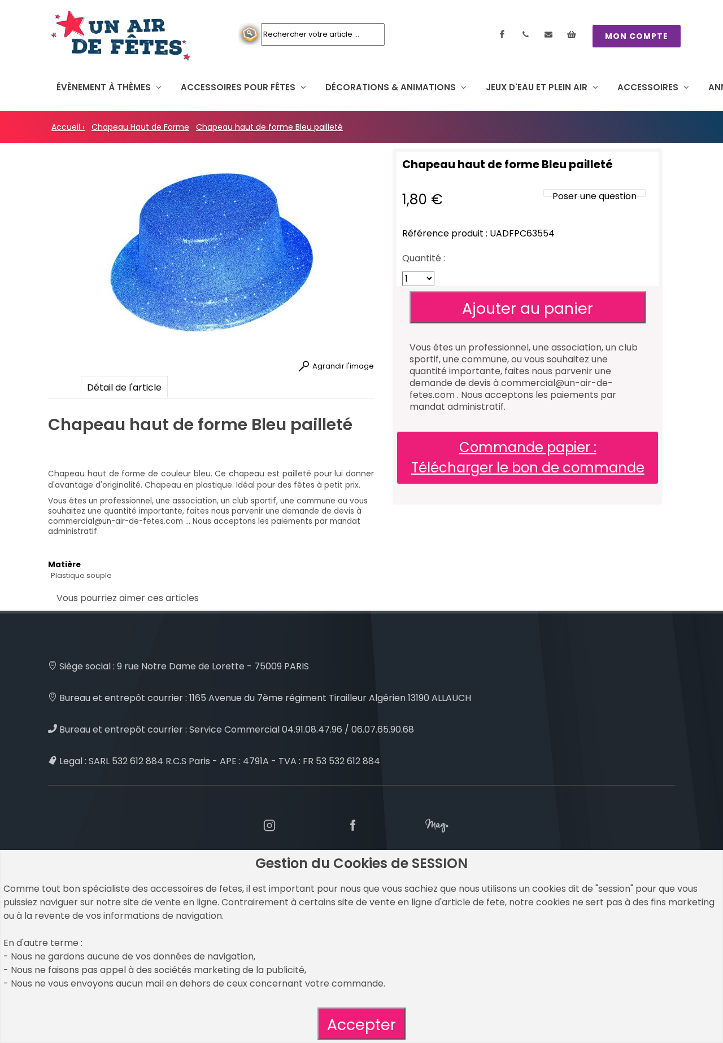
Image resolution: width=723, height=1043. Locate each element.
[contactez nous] (548, 34)
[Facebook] (502, 34)
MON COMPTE (636, 36)
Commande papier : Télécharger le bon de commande (527, 457)
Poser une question (594, 196)
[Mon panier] (571, 34)
